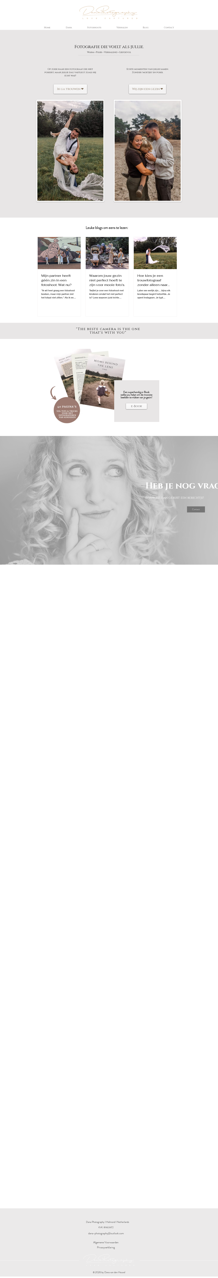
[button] (122, 27)
